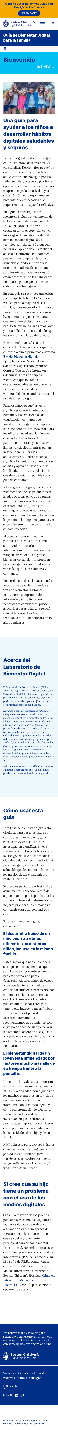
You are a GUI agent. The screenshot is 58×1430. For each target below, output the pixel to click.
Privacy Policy (37, 1423)
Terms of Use (21, 1423)
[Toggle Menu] (42, 23)
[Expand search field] (53, 24)
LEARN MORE (29, 13)
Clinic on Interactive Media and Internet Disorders (29, 1280)
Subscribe (12, 1386)
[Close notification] (53, 13)
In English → (46, 66)
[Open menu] (5, 49)
